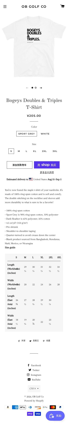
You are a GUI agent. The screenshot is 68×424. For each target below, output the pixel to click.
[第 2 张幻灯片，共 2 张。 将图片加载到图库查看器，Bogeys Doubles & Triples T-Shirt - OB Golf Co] (35, 87)
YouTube (35, 379)
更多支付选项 (47, 172)
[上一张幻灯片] (27, 87)
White (45, 133)
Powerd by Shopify (34, 400)
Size (34, 144)
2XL (44, 151)
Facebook (36, 365)
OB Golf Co (34, 7)
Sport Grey (26, 133)
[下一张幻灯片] (41, 87)
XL (34, 151)
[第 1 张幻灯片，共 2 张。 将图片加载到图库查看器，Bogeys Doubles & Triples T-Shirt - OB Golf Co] (32, 87)
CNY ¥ (33, 388)
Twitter (35, 370)
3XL (55, 151)
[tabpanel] (34, 46)
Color (34, 126)
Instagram (35, 374)
